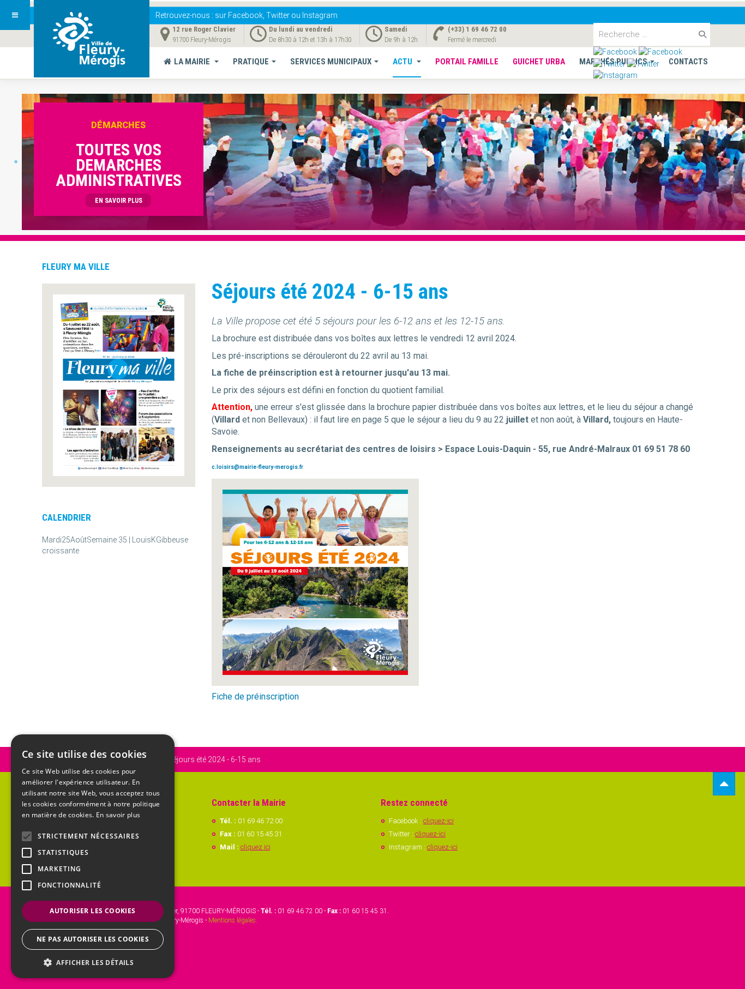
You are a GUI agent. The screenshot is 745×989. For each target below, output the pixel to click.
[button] (93, 962)
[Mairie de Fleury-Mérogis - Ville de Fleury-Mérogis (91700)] (91, 38)
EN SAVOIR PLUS (118, 200)
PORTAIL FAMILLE (466, 62)
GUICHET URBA (539, 62)
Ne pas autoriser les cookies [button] (93, 939)
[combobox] (651, 34)
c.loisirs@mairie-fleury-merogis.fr (257, 467)
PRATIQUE (251, 62)
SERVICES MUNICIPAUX (330, 62)
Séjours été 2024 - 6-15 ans (330, 291)
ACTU (403, 62)
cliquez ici (256, 847)
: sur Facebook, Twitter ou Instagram (246, 15)
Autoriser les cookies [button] (92, 910)
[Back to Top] (724, 783)
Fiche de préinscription (255, 696)
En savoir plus (118, 814)
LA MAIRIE (193, 62)
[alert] (93, 856)
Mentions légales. (232, 920)
